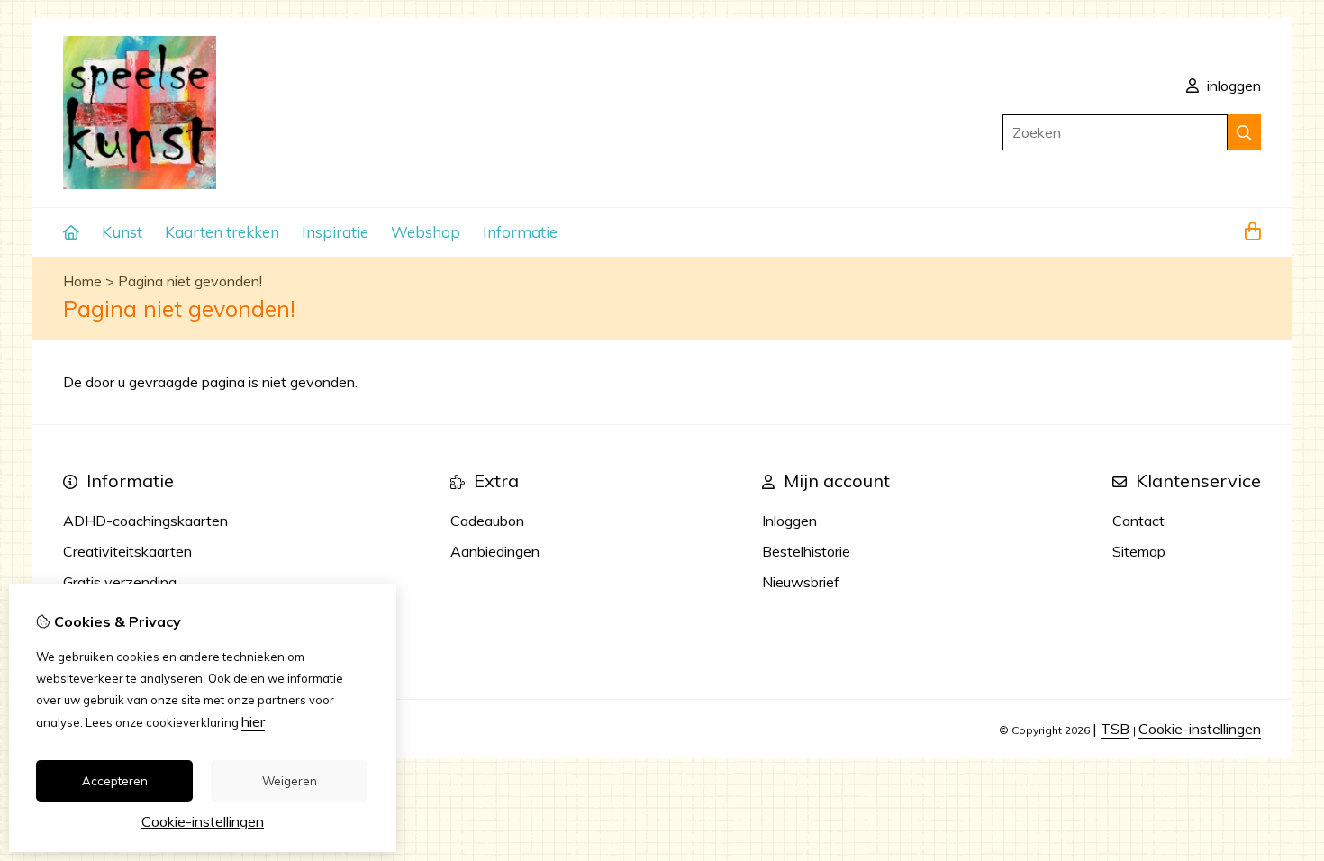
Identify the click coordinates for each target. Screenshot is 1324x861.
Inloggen (789, 521)
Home (82, 281)
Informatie (520, 231)
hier (253, 721)
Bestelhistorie (806, 551)
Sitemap (1138, 551)
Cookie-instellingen (1199, 729)
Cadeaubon (487, 521)
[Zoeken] (1244, 132)
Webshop (425, 231)
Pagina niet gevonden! (190, 281)
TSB (1115, 729)
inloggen (1232, 86)
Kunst (122, 231)
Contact (1138, 521)
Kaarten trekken (222, 231)
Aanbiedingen (495, 551)
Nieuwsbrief (800, 582)
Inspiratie (335, 231)
